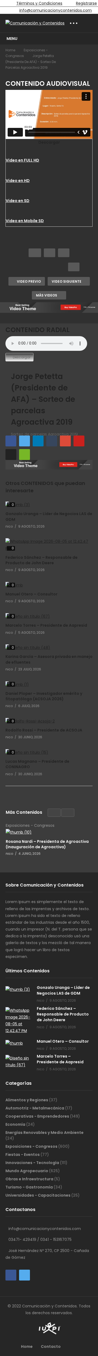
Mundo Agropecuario (27, 1171)
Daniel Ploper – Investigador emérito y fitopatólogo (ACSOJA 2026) (43, 696)
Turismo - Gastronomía (29, 1187)
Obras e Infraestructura (29, 1179)
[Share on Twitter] (24, 441)
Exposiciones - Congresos (31, 1146)
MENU (12, 38)
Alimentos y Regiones (27, 1100)
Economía (15, 1124)
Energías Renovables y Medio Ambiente (44, 1132)
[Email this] (24, 454)
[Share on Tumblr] (51, 441)
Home (10, 50)
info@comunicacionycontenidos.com (55, 10)
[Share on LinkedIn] (38, 441)
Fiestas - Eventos (23, 1154)
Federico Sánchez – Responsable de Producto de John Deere (41, 560)
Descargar (21, 357)
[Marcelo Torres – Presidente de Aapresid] (49, 616)
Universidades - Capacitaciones (38, 1195)
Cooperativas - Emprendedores (37, 1116)
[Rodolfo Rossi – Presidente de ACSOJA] (49, 721)
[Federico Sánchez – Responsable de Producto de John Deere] (49, 545)
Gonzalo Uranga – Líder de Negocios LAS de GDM (63, 990)
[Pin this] (79, 441)
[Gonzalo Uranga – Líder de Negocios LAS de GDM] (49, 505)
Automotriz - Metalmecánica (35, 1108)
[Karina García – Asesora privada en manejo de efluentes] (49, 647)
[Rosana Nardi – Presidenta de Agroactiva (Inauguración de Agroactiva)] (49, 832)
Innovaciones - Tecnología (32, 1162)
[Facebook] (10, 1275)
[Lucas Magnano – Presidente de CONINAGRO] (49, 752)
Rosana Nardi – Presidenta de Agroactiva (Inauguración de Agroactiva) (47, 844)
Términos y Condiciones (39, 3)
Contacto (51, 1346)
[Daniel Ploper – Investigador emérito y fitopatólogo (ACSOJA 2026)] (49, 684)
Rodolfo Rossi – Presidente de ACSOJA (43, 730)
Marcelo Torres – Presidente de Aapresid (46, 625)
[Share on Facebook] (10, 441)
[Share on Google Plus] (65, 441)
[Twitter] (24, 1275)
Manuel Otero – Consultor (31, 594)
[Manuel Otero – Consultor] (49, 585)
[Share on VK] (10, 454)
